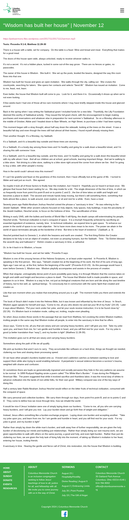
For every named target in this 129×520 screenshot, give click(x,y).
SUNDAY (7, 476)
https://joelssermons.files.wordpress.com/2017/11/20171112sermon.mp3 (39, 38)
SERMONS (68, 467)
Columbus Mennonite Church (110, 473)
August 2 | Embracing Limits (76, 486)
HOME (6, 468)
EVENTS (7, 484)
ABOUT (7, 472)
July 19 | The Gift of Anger (75, 495)
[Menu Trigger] (122, 10)
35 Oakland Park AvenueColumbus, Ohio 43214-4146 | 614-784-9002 (111, 479)
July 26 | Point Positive (73, 490)
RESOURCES (10, 488)
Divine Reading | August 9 (74, 481)
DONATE (7, 480)
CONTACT (102, 467)
